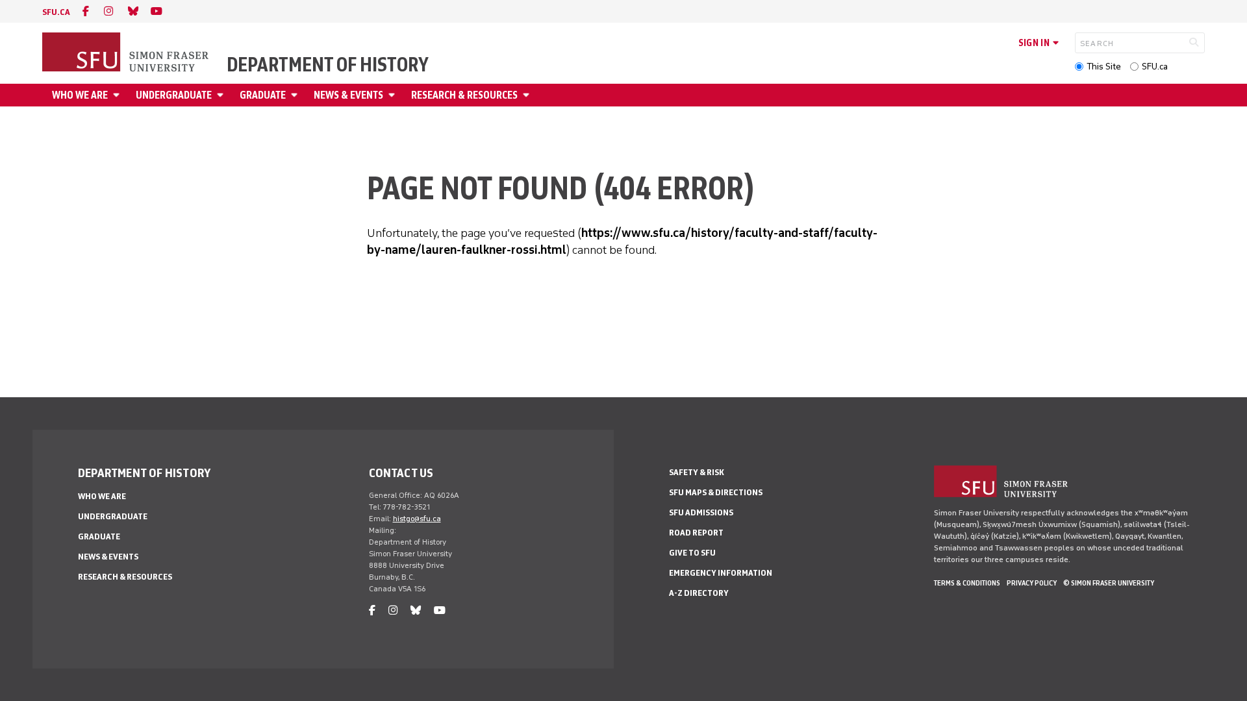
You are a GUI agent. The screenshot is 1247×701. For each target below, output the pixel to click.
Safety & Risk (696, 472)
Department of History (328, 65)
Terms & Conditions (967, 582)
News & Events (348, 95)
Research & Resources (464, 95)
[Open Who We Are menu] (118, 95)
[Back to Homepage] (126, 53)
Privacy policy (1032, 582)
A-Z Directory (699, 592)
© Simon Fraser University (1108, 582)
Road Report (696, 532)
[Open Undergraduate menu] (222, 95)
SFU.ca (1155, 66)
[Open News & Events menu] (393, 95)
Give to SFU (692, 552)
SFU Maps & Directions (715, 492)
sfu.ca (56, 12)
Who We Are (80, 95)
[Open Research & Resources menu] (528, 95)
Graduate (263, 95)
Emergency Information (720, 572)
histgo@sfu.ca (417, 518)
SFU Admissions (701, 512)
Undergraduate (174, 95)
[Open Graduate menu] (296, 95)
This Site (1104, 66)
